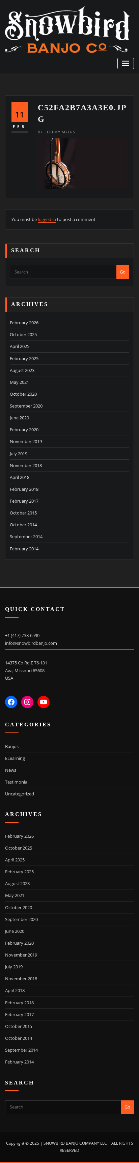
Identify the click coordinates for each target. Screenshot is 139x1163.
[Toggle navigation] (125, 63)
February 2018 (24, 489)
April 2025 (19, 346)
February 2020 (24, 429)
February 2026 (24, 323)
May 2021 (19, 382)
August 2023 (22, 370)
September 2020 (26, 406)
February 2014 (24, 549)
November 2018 (26, 465)
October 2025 (23, 334)
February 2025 (24, 358)
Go (123, 272)
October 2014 (23, 525)
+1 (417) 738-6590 (22, 635)
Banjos (12, 746)
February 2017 (24, 501)
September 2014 (26, 536)
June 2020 (19, 418)
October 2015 (23, 513)
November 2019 (26, 441)
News (10, 770)
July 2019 (18, 454)
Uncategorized (19, 794)
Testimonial (16, 782)
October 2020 (23, 394)
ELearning (15, 758)
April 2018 (19, 477)
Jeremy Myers (56, 131)
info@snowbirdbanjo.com (31, 643)
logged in (47, 219)
